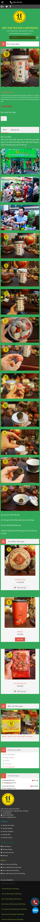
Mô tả (5, 130)
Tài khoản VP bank (7, 837)
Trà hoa (7, 760)
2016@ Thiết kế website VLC (8, 883)
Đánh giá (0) (15, 130)
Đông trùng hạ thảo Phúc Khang (17, 736)
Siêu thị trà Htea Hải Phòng (20, 28)
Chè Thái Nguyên (10, 754)
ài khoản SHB (6, 834)
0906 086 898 (17, 2)
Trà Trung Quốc (9, 767)
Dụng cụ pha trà (9, 757)
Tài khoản (5, 831)
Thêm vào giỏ (21, 587)
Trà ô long (8, 764)
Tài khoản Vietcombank (8, 825)
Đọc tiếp (20, 639)
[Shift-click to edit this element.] (20, 16)
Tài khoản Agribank (7, 828)
